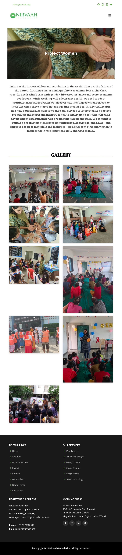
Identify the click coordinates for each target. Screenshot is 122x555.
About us (16, 457)
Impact (15, 468)
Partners (16, 474)
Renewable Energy (74, 457)
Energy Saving (72, 474)
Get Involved (18, 479)
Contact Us (17, 491)
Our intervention (20, 462)
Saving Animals (73, 468)
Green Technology (74, 479)
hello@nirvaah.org (21, 4)
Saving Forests (73, 462)
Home (15, 451)
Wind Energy (72, 451)
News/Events (18, 485)
